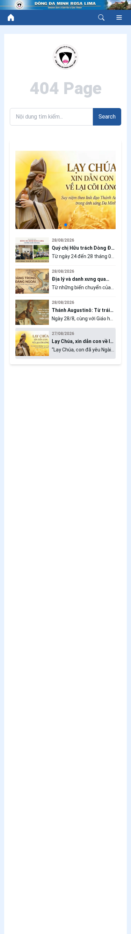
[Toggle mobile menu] (119, 17)
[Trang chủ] (10, 17)
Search (107, 116)
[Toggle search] (101, 17)
